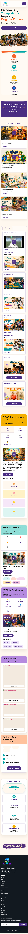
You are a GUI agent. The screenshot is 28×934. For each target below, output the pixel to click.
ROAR (2, 877)
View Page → (7, 249)
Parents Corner (7, 443)
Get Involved (14, 403)
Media (2, 885)
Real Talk (7, 537)
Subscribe (22, 924)
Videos (7, 429)
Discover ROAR (14, 27)
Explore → (4, 169)
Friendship (14, 512)
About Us (3, 906)
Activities (20, 429)
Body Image (16, 582)
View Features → (7, 352)
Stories (7, 436)
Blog (8, 610)
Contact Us (3, 912)
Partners (3, 910)
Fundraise (3, 900)
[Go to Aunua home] (7, 862)
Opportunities (7, 600)
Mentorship (20, 600)
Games (20, 436)
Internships (6, 642)
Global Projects (7, 646)
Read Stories (8, 635)
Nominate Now (14, 377)
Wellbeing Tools (7, 542)
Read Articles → (7, 310)
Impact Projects (8, 605)
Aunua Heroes (4, 887)
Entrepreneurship (18, 646)
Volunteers (15, 747)
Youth (2, 883)
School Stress (7, 582)
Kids (2, 879)
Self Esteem (21, 578)
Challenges (20, 537)
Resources (20, 605)
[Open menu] (24, 3)
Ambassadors (7, 747)
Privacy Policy (4, 914)
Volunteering (15, 642)
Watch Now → (5, 146)
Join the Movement (14, 768)
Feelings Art (14, 484)
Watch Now (8, 474)
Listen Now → (7, 269)
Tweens (3, 881)
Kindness (14, 503)
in (15, 871)
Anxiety (13, 578)
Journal (7, 547)
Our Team (3, 908)
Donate (3, 898)
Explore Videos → (8, 332)
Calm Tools (14, 494)
